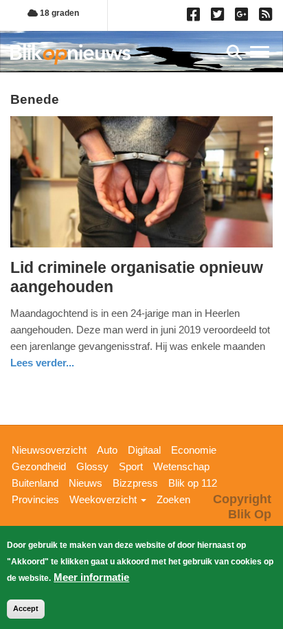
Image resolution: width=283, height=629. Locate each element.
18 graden (58, 13)
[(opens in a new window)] (195, 17)
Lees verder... (42, 362)
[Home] (70, 54)
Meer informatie (91, 577)
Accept (25, 608)
